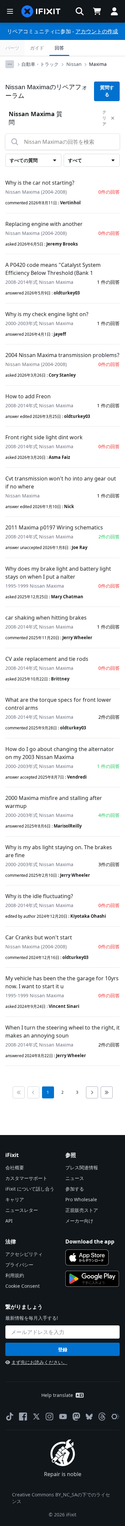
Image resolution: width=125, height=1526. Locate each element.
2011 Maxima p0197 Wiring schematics (54, 527)
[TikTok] (10, 1417)
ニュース (74, 1178)
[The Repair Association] (115, 1417)
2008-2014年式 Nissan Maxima (39, 282)
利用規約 (14, 1275)
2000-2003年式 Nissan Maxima (39, 323)
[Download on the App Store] (87, 1257)
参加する (74, 1189)
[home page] (41, 11)
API (9, 1221)
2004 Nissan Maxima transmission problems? (62, 355)
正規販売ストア (81, 1210)
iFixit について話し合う (29, 1189)
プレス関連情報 (81, 1167)
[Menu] (10, 11)
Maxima (98, 64)
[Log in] (114, 11)
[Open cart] (97, 11)
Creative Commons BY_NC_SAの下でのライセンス (61, 1497)
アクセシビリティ (24, 1254)
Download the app (89, 1241)
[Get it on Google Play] (92, 1279)
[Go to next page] (92, 1092)
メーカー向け (79, 1221)
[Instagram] (50, 1417)
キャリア (14, 1199)
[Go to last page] (107, 1092)
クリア (104, 118)
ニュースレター (21, 1210)
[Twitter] (36, 1417)
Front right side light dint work (44, 437)
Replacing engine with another (44, 224)
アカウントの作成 (96, 31)
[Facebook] (23, 1417)
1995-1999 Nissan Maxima (34, 586)
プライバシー (19, 1264)
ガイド (37, 48)
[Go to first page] (19, 1092)
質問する (107, 91)
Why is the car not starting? (39, 182)
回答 (59, 48)
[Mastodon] (76, 1417)
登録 (62, 1349)
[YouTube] (63, 1417)
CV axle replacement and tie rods (46, 659)
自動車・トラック (40, 64)
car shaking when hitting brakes (46, 617)
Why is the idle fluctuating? (39, 896)
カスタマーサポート (26, 1178)
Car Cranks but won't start (38, 937)
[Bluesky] (89, 1416)
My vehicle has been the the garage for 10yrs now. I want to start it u (62, 982)
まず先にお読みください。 (39, 1362)
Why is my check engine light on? (46, 314)
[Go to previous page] (33, 1092)
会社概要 (14, 1167)
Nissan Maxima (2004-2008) (36, 192)
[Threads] (102, 1417)
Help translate (57, 1395)
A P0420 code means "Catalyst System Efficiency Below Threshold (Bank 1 (53, 269)
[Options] (9, 64)
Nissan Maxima (22, 495)
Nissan (74, 64)
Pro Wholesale (81, 1199)
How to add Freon (28, 396)
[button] (79, 11)
